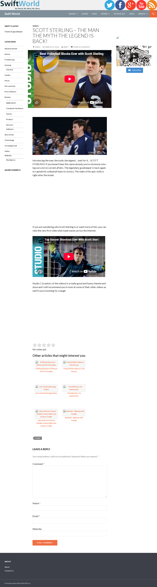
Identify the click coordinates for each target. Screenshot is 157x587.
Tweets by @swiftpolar (14, 31)
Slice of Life (9, 135)
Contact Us (9, 571)
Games (9, 114)
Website (142, 14)
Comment (38, 463)
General (9, 69)
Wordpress (10, 160)
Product (9, 119)
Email (36, 516)
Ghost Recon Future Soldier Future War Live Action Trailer (46, 423)
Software (9, 129)
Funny (38, 438)
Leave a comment (81, 47)
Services (9, 125)
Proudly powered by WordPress (18, 583)
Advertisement (11, 48)
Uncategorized (11, 146)
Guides (85, 14)
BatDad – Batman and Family (74, 418)
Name (36, 503)
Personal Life (10, 86)
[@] (134, 39)
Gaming (72, 14)
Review (104, 14)
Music (94, 14)
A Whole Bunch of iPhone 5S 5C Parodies (46, 370)
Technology (119, 14)
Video (131, 14)
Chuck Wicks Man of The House (74, 370)
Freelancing (9, 59)
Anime (7, 54)
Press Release (10, 91)
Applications (11, 103)
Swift (66, 47)
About (7, 567)
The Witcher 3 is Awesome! (74, 394)
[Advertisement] (70, 202)
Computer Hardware (14, 108)
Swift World (12, 13)
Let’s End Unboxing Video (46, 393)
